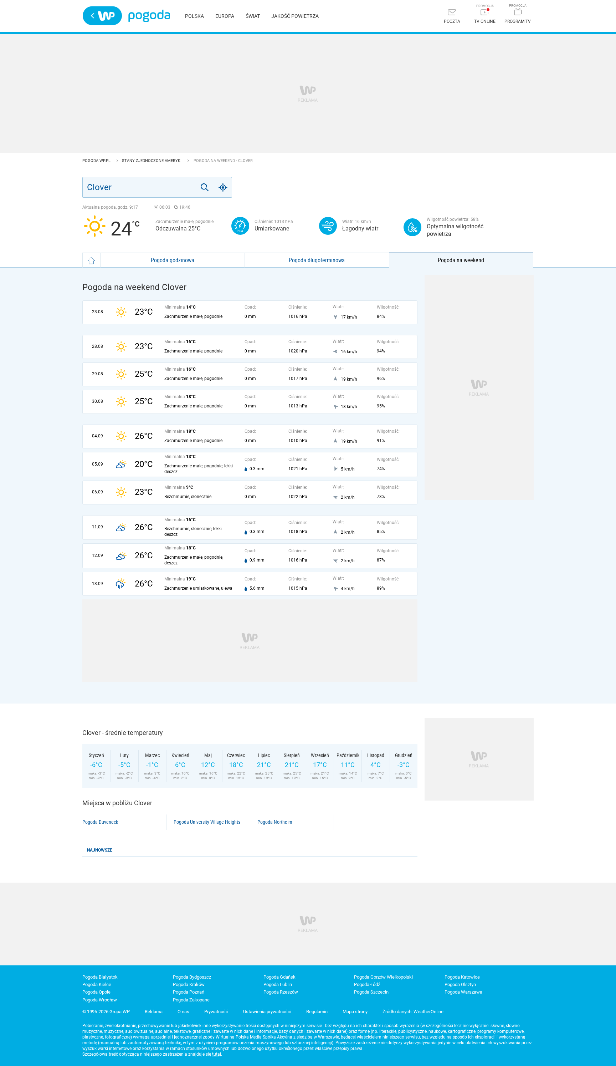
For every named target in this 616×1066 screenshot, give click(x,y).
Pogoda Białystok (100, 977)
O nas (183, 1011)
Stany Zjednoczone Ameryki (152, 160)
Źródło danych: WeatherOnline (413, 1011)
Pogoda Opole (96, 992)
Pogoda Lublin (277, 984)
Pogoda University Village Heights (207, 822)
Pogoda (149, 16)
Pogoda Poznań (188, 992)
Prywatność (216, 1011)
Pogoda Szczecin (371, 992)
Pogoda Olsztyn (460, 984)
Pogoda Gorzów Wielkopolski (383, 977)
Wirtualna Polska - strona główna (102, 15)
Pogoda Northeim (274, 822)
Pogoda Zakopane (191, 999)
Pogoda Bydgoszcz (192, 977)
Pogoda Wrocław (99, 999)
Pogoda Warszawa (463, 992)
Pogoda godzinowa (172, 260)
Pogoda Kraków (189, 984)
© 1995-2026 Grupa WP (106, 1011)
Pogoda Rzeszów (280, 992)
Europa (224, 16)
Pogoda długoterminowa (317, 260)
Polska (194, 16)
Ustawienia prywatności (267, 1011)
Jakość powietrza (295, 16)
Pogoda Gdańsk (279, 977)
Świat (253, 16)
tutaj (216, 1054)
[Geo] (223, 187)
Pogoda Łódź (367, 984)
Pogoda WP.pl (97, 160)
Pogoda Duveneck (100, 822)
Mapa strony (355, 1011)
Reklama (154, 1011)
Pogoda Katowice (462, 977)
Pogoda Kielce (96, 984)
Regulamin (317, 1011)
